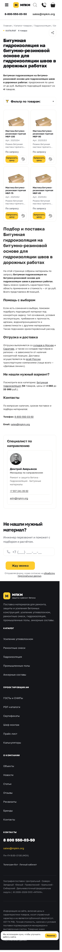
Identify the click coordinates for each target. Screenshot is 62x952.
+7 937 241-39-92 (19, 491)
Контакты (9, 819)
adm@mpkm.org (19, 498)
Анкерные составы (14, 674)
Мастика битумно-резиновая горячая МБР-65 (43, 190)
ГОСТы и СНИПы (13, 698)
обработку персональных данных (36, 574)
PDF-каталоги (11, 706)
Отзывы (8, 792)
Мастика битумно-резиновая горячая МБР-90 (43, 134)
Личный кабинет (28, 864)
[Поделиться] (52, 32)
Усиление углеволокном (18, 638)
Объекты (8, 766)
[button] (8, 5)
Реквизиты (10, 801)
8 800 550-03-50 (19, 840)
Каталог (8, 628)
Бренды (8, 810)
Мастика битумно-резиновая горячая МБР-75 (15, 190)
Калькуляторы (12, 742)
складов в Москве (43, 345)
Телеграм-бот (10, 864)
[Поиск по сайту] (35, 5)
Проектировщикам (16, 687)
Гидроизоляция (12, 656)
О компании (11, 755)
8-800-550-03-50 (16, 14)
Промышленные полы (16, 665)
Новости (8, 774)
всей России (33, 359)
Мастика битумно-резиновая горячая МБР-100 (15, 134)
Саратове (8, 348)
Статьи (7, 783)
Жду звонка (20, 565)
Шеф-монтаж (11, 724)
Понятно (51, 935)
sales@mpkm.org (44, 14)
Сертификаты (11, 715)
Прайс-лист (10, 733)
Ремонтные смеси (14, 647)
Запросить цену (12, 158)
